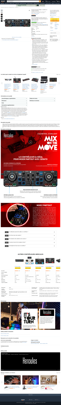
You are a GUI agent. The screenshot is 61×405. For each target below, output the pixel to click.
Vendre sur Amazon (30, 3)
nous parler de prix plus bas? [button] (9, 118)
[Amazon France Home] (23, 400)
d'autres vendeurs (44, 24)
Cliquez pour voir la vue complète (16, 37)
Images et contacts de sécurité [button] (35, 341)
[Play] (1, 370)
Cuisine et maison (48, 3)
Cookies (33, 402)
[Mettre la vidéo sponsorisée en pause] (19, 382)
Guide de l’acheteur (36, 3)
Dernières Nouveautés (23, 3)
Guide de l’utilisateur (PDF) (4, 335)
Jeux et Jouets (57, 3)
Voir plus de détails (34, 64)
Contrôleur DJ (16, 7)
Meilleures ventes (12, 3)
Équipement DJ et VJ (11, 7)
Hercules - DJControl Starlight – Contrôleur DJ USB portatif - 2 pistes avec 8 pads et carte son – (15, 354)
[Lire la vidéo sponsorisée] (30, 379)
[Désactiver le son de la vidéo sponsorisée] (19, 383)
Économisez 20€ (34, 22)
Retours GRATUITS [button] (34, 21)
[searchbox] (26, 1)
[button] (2, 3)
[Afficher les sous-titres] (19, 376)
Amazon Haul (7, 3)
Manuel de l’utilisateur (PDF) (5, 333)
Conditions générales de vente (20, 402)
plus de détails (24, 342)
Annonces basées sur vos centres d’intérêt (40, 402)
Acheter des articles (40, 23)
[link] (8, 86)
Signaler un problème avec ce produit (37, 72)
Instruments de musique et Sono (5, 7)
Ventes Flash (17, 3)
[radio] (2, 10)
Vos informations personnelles (28, 402)
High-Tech (53, 3)
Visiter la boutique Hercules (35, 13)
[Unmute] (59, 369)
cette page (8, 112)
